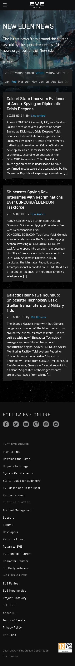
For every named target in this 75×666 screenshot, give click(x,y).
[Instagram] (46, 424)
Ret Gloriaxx (38, 317)
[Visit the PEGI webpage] (65, 647)
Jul (47, 81)
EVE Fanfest (11, 583)
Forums (8, 524)
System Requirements (18, 473)
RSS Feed (9, 634)
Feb (14, 81)
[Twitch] (36, 424)
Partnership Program (17, 553)
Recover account (14, 495)
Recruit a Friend (14, 539)
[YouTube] (26, 424)
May (34, 81)
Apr (27, 81)
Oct (67, 81)
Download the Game (16, 458)
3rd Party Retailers (15, 568)
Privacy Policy (12, 627)
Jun (41, 81)
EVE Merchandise (14, 590)
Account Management (18, 510)
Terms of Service (14, 620)
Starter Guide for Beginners (21, 480)
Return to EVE (12, 546)
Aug (53, 81)
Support (8, 517)
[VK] (56, 424)
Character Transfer (15, 561)
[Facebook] (6, 424)
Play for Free (12, 451)
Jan (7, 81)
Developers (10, 532)
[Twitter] (16, 424)
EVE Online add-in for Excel (21, 487)
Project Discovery (15, 598)
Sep (60, 81)
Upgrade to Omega (15, 466)
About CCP (10, 613)
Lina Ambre (38, 115)
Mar (20, 81)
